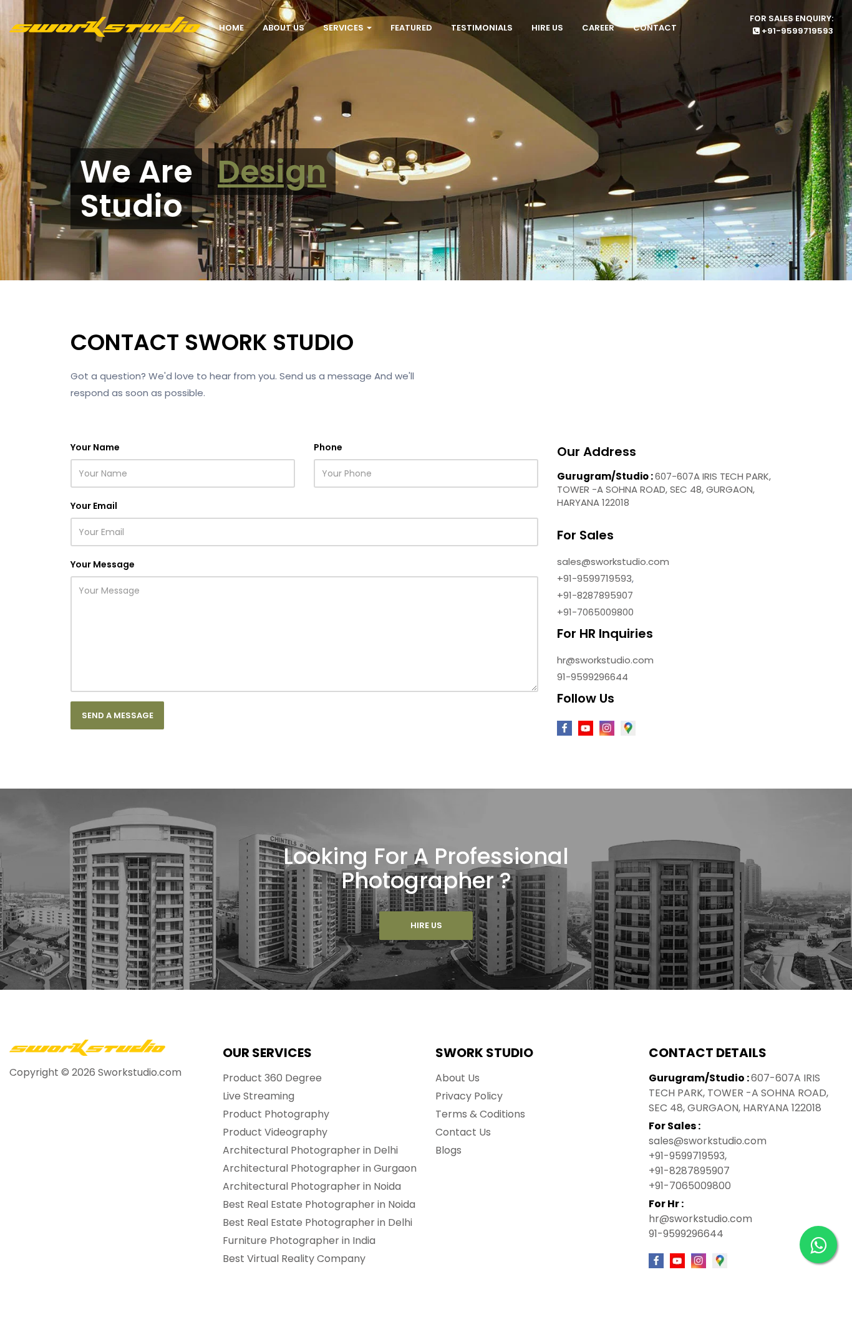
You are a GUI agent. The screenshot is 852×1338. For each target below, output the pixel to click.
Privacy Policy (469, 1096)
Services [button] (344, 28)
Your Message (102, 564)
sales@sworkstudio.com (613, 561)
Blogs (448, 1150)
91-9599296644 (592, 676)
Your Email (93, 506)
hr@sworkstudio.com (605, 660)
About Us (283, 28)
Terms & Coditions (480, 1114)
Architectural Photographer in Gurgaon (320, 1168)
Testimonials (482, 28)
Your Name (95, 447)
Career (598, 28)
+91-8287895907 (595, 595)
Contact (655, 28)
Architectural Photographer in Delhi (310, 1150)
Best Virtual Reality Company (294, 1258)
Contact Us (463, 1132)
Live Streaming (258, 1096)
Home (231, 28)
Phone (328, 447)
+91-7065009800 (595, 612)
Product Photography (276, 1114)
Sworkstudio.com (140, 1072)
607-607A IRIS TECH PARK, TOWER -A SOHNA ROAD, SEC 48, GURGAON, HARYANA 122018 (664, 490)
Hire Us (547, 28)
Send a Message (117, 715)
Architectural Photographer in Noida (312, 1186)
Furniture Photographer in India (299, 1240)
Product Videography (275, 1132)
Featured (411, 28)
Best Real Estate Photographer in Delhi (317, 1222)
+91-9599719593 (796, 31)
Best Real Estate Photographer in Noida (319, 1204)
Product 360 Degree (272, 1078)
